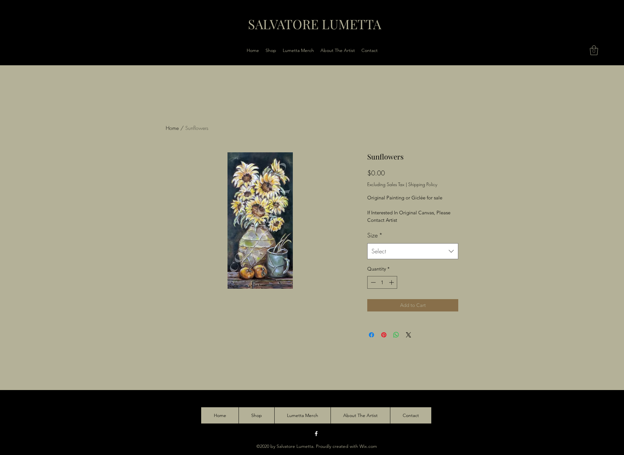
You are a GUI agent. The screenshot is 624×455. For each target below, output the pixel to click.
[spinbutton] (382, 282)
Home (172, 128)
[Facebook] (316, 433)
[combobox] (412, 251)
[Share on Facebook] (371, 335)
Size (375, 235)
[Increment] (392, 282)
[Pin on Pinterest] (384, 335)
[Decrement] (372, 282)
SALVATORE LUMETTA (314, 23)
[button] (594, 50)
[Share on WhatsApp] (396, 335)
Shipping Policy (422, 184)
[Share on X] (408, 335)
